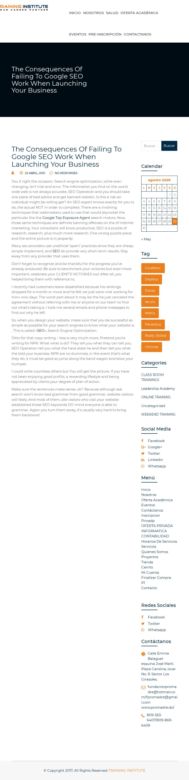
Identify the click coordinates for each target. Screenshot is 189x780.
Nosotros (148, 494)
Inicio (146, 489)
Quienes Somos (154, 552)
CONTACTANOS (137, 34)
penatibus (153, 324)
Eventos (148, 505)
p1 (143, 583)
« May (146, 239)
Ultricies (151, 347)
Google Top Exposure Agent (66, 217)
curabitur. (153, 268)
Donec (150, 290)
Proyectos (149, 557)
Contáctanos (152, 510)
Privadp (148, 520)
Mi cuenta (150, 572)
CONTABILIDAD (155, 536)
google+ (154, 447)
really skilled (155, 336)
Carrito (147, 567)
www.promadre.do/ (157, 707)
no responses (65, 173)
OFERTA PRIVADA (157, 526)
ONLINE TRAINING (156, 397)
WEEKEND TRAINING (158, 414)
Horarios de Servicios (159, 541)
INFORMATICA (154, 531)
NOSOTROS (93, 13)
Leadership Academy (158, 389)
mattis (150, 313)
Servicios (148, 546)
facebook (156, 441)
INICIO (75, 13)
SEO (56, 251)
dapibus (151, 279)
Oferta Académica (157, 500)
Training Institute (126, 770)
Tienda (147, 562)
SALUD (112, 13)
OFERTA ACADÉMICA (139, 13)
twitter (153, 453)
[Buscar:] (151, 146)
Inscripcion (150, 515)
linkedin (155, 459)
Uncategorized (153, 406)
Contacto (149, 588)
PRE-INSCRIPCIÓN (105, 34)
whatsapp (156, 466)
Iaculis (150, 302)
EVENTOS (77, 34)
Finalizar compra (156, 577)
